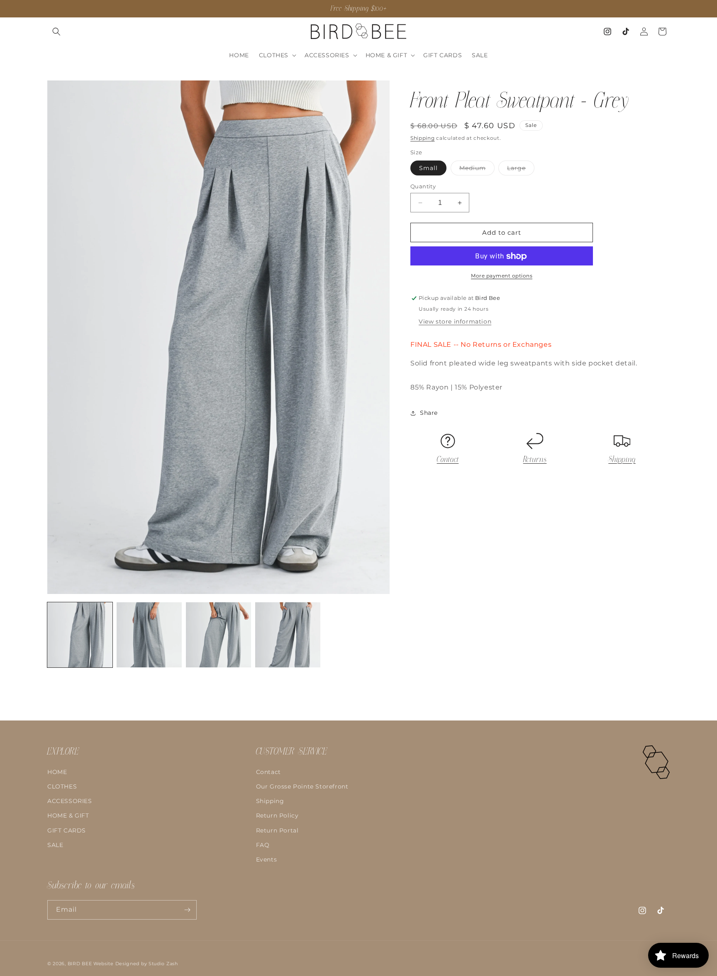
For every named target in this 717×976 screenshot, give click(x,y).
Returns (535, 460)
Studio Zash (163, 963)
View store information (455, 322)
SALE (55, 845)
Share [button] (429, 412)
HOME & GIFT (68, 815)
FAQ (263, 845)
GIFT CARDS (66, 830)
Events (266, 859)
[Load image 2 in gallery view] (149, 634)
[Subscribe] (187, 910)
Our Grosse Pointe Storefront (302, 786)
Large (520, 169)
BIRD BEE (80, 963)
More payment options (501, 276)
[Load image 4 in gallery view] (287, 634)
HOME (57, 772)
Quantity (423, 186)
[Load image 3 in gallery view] (218, 634)
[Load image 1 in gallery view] (79, 634)
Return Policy (277, 815)
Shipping (422, 138)
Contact (448, 460)
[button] (56, 31)
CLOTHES (62, 786)
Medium (477, 169)
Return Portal (277, 830)
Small (428, 168)
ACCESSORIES (69, 801)
